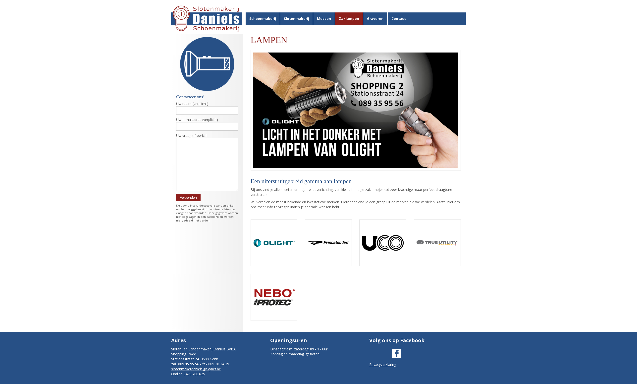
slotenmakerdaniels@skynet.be (196, 369)
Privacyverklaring (382, 364)
